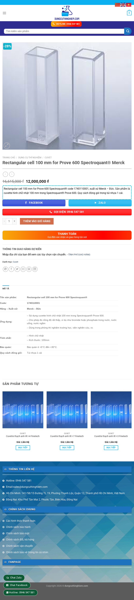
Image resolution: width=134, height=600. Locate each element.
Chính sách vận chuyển (19, 545)
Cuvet (48, 157)
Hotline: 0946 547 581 (19, 480)
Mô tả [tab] (5, 288)
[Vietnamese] (129, 4)
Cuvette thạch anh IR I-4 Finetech (23, 436)
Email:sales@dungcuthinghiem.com (27, 486)
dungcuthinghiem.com (76, 585)
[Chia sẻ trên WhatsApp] (5, 269)
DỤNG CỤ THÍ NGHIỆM (29, 157)
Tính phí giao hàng (79, 254)
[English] (123, 4)
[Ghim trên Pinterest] (29, 269)
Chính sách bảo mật (17, 533)
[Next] (131, 423)
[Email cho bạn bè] (23, 269)
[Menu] (4, 13)
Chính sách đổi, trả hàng (20, 539)
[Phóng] (7, 145)
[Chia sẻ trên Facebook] (11, 269)
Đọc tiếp (22, 447)
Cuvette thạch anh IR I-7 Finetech (67, 436)
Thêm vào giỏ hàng (36, 221)
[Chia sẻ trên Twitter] (17, 269)
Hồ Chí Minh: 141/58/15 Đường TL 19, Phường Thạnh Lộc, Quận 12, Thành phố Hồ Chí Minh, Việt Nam (65, 493)
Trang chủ (8, 157)
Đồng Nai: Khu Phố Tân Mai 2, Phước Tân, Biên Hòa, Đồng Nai (41, 499)
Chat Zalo (16, 577)
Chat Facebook (18, 585)
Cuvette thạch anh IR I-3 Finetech (111, 436)
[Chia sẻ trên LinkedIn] (35, 269)
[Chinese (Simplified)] (117, 4)
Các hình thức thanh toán (20, 520)
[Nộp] (128, 31)
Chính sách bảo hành (18, 527)
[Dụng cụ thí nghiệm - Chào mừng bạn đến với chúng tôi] (67, 13)
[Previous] (2, 423)
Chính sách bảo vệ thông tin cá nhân (27, 552)
